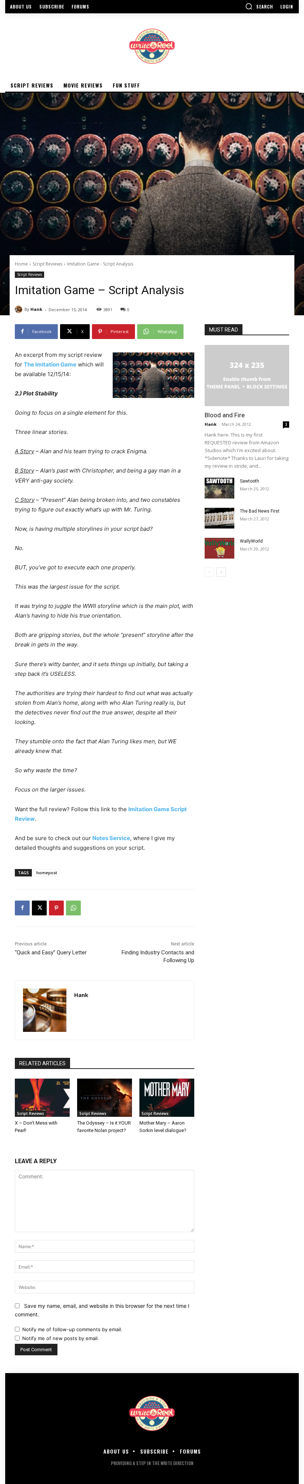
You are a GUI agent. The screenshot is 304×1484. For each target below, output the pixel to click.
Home (21, 264)
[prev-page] (209, 572)
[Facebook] (22, 908)
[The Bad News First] (219, 518)
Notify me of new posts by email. (60, 1338)
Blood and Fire (225, 415)
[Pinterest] (56, 908)
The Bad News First (260, 511)
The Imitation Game (50, 364)
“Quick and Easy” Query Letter (51, 952)
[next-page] (221, 572)
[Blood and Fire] (247, 375)
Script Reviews (47, 264)
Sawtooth (249, 481)
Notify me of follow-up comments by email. (72, 1329)
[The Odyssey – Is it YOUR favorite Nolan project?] (104, 1098)
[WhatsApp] (73, 908)
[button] (259, 6)
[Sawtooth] (219, 488)
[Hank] (19, 309)
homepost (46, 872)
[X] (39, 908)
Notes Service (111, 838)
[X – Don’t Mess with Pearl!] (42, 1098)
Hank (36, 309)
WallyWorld (251, 541)
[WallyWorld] (219, 548)
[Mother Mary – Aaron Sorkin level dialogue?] (166, 1098)
